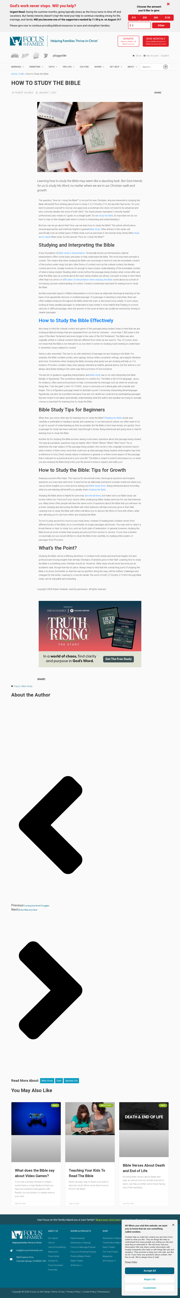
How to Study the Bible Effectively (76, 320)
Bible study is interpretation (71, 253)
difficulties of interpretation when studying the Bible (87, 279)
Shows (97, 67)
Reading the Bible (113, 418)
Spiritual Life (71, 1080)
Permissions (104, 1291)
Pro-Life (67, 67)
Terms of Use (57, 1291)
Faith (51, 67)
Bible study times (97, 485)
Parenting (34, 67)
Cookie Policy (89, 1291)
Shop (105, 1231)
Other (161, 25)
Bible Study (27, 686)
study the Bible (106, 215)
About (131, 67)
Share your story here (108, 1219)
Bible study (94, 229)
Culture (84, 67)
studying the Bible (97, 489)
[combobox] (151, 66)
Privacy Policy (73, 1291)
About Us (53, 1231)
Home (14, 74)
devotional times (93, 495)
